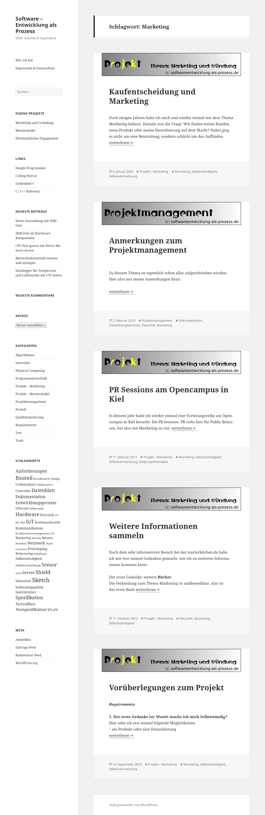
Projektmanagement (31, 402)
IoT (30, 521)
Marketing (23, 538)
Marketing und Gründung (35, 123)
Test (19, 433)
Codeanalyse (25, 484)
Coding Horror (26, 176)
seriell (19, 573)
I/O (56, 515)
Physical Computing (30, 370)
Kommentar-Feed (28, 655)
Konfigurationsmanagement (32, 533)
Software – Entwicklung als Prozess (36, 25)
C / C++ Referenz (28, 191)
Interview (23, 363)
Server (29, 572)
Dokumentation (31, 496)
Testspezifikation (31, 609)
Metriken (21, 543)
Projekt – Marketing (30, 386)
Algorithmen (25, 355)
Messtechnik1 (26, 130)
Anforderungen (31, 471)
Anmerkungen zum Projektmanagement (148, 245)
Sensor (49, 564)
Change (55, 479)
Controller (23, 491)
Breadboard (41, 479)
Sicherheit (23, 581)
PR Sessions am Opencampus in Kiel (169, 394)
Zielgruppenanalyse (153, 462)
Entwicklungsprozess (36, 502)
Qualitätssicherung (30, 417)
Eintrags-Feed (26, 647)
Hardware (27, 514)
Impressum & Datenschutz (35, 68)
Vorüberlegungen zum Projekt (166, 687)
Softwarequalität (29, 587)
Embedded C (25, 183)
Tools (19, 440)
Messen (47, 538)
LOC (52, 533)
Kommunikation (29, 528)
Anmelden (23, 639)
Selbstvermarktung (28, 565)
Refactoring (24, 553)
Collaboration (44, 484)
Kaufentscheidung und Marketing (152, 96)
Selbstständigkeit (29, 558)
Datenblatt (43, 490)
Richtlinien (40, 554)
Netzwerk (36, 543)
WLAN (52, 609)
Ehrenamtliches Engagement (37, 138)
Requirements (26, 425)
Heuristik (47, 515)
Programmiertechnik (31, 378)
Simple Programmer (31, 168)
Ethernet (22, 508)
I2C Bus (20, 522)
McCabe (36, 538)
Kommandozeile (47, 522)
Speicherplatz (26, 592)
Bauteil (24, 478)
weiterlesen (121, 142)
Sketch (40, 580)
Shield (43, 572)
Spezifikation (29, 598)
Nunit (49, 543)
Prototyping (37, 548)
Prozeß (21, 409)
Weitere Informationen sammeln (153, 530)
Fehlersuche (36, 508)
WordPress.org (27, 663)
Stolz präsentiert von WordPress (133, 805)
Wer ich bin (24, 60)
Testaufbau (25, 603)
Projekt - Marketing (154, 171)
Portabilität (21, 549)
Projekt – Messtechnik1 (33, 394)
